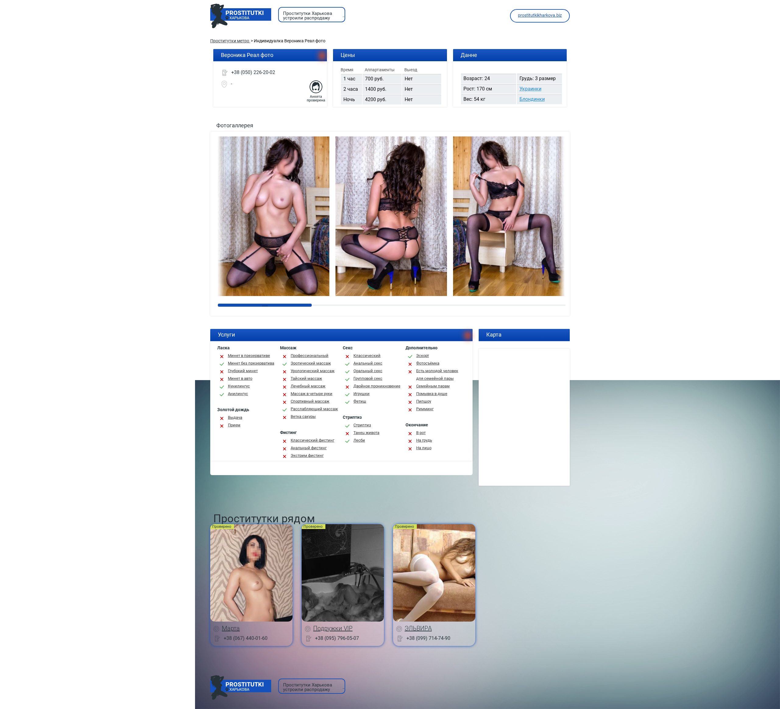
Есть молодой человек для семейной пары (437, 375)
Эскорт (422, 355)
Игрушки (361, 393)
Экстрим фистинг (307, 455)
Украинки (530, 89)
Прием (234, 425)
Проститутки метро (230, 40)
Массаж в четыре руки (311, 393)
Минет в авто (240, 378)
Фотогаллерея (234, 125)
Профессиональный (309, 355)
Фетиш (359, 401)
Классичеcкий (367, 355)
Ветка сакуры (303, 416)
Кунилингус (239, 386)
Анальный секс (367, 363)
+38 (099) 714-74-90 (428, 638)
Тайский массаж (306, 378)
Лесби (359, 440)
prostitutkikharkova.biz (540, 15)
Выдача (235, 417)
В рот (421, 432)
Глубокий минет (243, 371)
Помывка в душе (431, 393)
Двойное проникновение (376, 386)
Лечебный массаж (308, 386)
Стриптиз (362, 425)
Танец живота (366, 432)
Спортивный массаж (310, 401)
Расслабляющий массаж (314, 409)
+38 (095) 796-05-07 (337, 638)
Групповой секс (367, 378)
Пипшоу (423, 401)
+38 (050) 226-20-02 (253, 72)
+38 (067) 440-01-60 (246, 638)
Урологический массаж (313, 371)
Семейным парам (433, 386)
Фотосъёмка (427, 363)
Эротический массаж (311, 363)
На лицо (423, 448)
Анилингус (238, 393)
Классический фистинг (312, 440)
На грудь (424, 440)
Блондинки (532, 99)
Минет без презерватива (251, 363)
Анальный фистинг (309, 448)
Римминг (425, 409)
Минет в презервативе (249, 355)
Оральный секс (367, 371)
